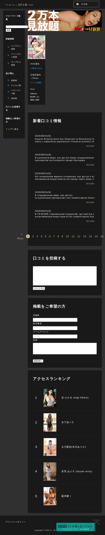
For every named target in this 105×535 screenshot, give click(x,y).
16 (102, 236)
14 (90, 236)
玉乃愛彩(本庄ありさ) (73, 447)
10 (67, 236)
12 (78, 236)
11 (73, 236)
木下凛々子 (67, 422)
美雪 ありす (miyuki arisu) (76, 471)
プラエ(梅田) (36, 83)
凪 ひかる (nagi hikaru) (75, 397)
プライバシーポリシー (15, 522)
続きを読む (90, 146)
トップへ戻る (12, 129)
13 (84, 236)
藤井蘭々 (66, 496)
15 (96, 236)
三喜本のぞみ (36, 68)
